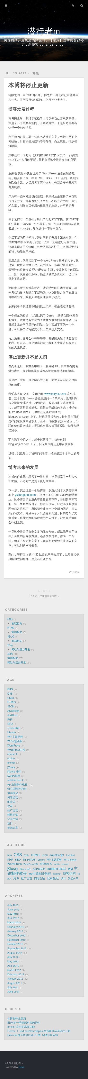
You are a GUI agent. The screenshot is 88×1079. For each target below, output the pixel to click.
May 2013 (13, 914)
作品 (10, 645)
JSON (10, 706)
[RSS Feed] (72, 5)
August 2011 (14, 983)
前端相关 (16, 623)
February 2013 (15, 927)
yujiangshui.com (25, 495)
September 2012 (16, 948)
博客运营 (12, 797)
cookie (11, 758)
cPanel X (12, 754)
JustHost (12, 715)
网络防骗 (12, 814)
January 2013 (15, 931)
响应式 (11, 802)
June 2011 (13, 992)
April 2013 (13, 918)
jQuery (11, 767)
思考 (10, 806)
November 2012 (16, 940)
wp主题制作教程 (17, 788)
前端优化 (12, 793)
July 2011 (12, 987)
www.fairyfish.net (55, 394)
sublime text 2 (15, 780)
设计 (10, 823)
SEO (10, 724)
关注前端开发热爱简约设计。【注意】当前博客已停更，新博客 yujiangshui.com (44, 42)
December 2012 (16, 935)
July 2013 (12, 905)
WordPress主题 (16, 750)
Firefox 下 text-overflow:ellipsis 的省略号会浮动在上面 (38, 1031)
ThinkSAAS (13, 728)
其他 (36, 73)
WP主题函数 (14, 741)
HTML (10, 628)
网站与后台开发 (20, 649)
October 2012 (15, 944)
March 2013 (14, 922)
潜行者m (43, 30)
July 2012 (12, 957)
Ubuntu (11, 732)
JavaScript (13, 711)
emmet (11, 763)
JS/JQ (10, 636)
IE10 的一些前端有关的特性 (23, 1022)
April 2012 (13, 966)
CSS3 (10, 698)
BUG (10, 689)
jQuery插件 (13, 776)
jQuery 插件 (14, 771)
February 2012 (15, 974)
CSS (9, 619)
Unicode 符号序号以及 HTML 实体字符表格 (32, 1035)
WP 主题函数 (15, 737)
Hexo (22, 1067)
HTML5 (11, 702)
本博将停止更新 (16, 1018)
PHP (9, 719)
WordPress (13, 745)
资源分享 (12, 828)
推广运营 (12, 810)
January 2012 (15, 978)
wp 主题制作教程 (17, 784)
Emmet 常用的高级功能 (21, 1026)
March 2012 (14, 970)
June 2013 (13, 909)
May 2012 (13, 961)
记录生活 (12, 819)
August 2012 (14, 953)
